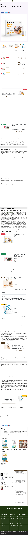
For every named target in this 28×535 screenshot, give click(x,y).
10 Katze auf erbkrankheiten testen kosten (21, 479)
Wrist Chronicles (21, 516)
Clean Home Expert (3, 518)
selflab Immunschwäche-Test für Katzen (21, 481)
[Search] (27, 1)
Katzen (3, 2)
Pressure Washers (12, 518)
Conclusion (17, 503)
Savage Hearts (21, 525)
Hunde (5, 474)
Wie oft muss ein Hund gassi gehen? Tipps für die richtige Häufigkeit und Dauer (8, 478)
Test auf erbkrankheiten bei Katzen (10, 212)
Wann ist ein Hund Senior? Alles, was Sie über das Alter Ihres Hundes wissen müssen (9, 483)
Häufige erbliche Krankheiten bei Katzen (21, 473)
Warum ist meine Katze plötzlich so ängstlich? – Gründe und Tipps (4, 463)
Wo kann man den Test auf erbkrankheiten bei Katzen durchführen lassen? (21, 500)
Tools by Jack (11, 523)
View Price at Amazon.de (19, 131)
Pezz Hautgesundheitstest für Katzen (20, 480)
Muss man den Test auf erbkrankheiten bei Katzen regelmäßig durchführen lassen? (21, 498)
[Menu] (1, 1)
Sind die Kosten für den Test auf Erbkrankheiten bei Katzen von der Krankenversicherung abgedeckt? (19, 491)
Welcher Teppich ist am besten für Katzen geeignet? (14, 449)
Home (1, 2)
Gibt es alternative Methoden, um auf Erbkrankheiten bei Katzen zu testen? (20, 494)
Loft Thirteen (21, 523)
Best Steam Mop (3, 523)
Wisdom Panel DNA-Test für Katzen (20, 482)
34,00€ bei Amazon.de (9, 96)
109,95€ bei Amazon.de (9, 402)
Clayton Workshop (12, 516)
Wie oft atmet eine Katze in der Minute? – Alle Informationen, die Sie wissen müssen (5, 450)
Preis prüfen (23, 63)
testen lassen (14, 160)
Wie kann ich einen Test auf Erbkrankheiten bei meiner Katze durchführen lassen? (20, 488)
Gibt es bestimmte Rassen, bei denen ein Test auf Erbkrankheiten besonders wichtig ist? (21, 493)
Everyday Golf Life (21, 518)
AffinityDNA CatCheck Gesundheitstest (21, 483)
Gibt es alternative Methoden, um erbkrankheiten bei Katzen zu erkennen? (20, 502)
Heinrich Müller (5, 11)
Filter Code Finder (3, 525)
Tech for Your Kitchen (3, 516)
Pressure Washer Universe (13, 525)
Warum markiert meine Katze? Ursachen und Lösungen (22, 450)
